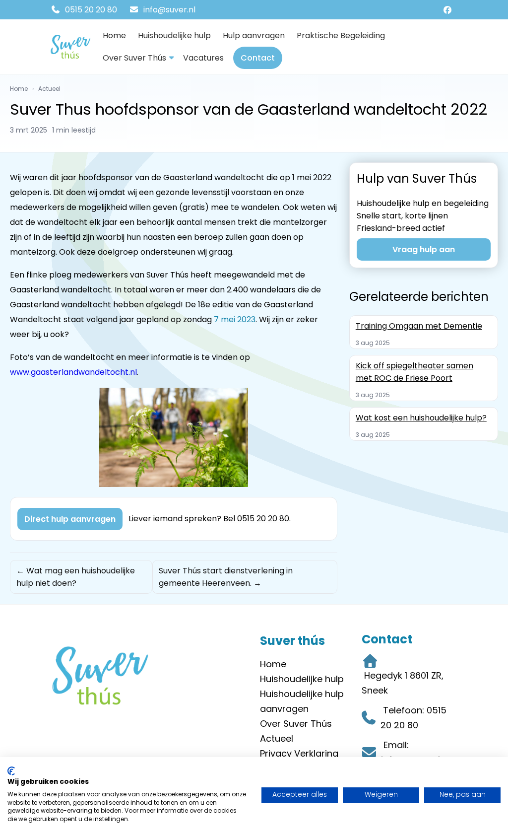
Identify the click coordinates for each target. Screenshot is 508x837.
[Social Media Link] (449, 10)
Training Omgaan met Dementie (419, 326)
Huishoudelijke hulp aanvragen (302, 701)
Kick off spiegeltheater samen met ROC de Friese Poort (414, 372)
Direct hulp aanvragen (70, 519)
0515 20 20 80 (90, 9)
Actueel (49, 88)
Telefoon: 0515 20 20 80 (413, 717)
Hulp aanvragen (254, 35)
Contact (258, 58)
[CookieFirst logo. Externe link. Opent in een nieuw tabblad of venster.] (11, 771)
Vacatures (203, 58)
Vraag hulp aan (423, 249)
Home (114, 35)
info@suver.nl (168, 9)
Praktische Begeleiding (341, 35)
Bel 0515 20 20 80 (256, 518)
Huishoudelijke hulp (174, 35)
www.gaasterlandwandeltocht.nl (73, 372)
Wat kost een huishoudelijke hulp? (421, 417)
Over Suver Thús (134, 58)
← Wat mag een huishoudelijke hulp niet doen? (75, 577)
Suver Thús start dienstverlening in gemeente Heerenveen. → (226, 577)
